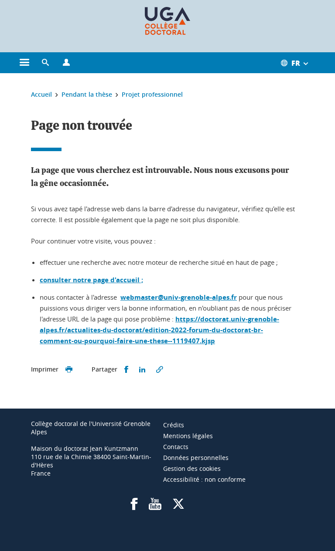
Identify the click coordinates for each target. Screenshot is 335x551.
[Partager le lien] (159, 369)
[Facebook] (134, 507)
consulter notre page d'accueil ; (91, 279)
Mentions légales (188, 436)
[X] (178, 507)
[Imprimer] (69, 369)
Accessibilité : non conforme (204, 479)
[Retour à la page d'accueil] (167, 21)
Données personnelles (196, 457)
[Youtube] (155, 507)
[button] (45, 62)
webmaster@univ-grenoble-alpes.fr (178, 297)
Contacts (175, 447)
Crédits (173, 425)
